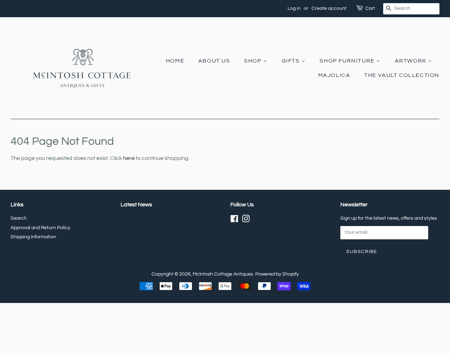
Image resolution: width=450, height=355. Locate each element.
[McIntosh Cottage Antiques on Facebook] (234, 220)
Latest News (136, 204)
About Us (214, 61)
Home (175, 61)
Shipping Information (33, 236)
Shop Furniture (348, 61)
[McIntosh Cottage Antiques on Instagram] (246, 220)
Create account (329, 8)
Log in (294, 8)
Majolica (334, 75)
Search (19, 218)
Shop (253, 61)
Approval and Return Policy (40, 227)
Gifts (292, 61)
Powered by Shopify (277, 274)
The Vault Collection (401, 75)
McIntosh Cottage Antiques (223, 274)
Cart (370, 8)
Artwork (411, 61)
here (129, 158)
